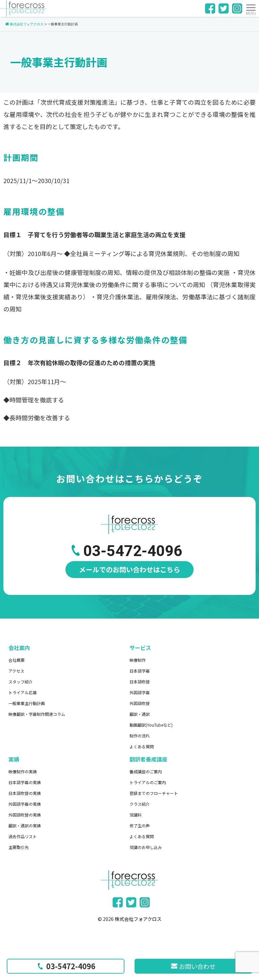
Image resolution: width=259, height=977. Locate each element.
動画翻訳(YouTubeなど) (151, 725)
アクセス (16, 671)
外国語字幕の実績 (24, 804)
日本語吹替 (140, 681)
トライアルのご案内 (148, 782)
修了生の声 (140, 825)
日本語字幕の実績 (24, 782)
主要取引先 (18, 847)
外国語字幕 (140, 692)
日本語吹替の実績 (24, 793)
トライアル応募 (22, 692)
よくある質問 (142, 746)
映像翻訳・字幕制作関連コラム (36, 714)
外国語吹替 (140, 703)
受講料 (136, 815)
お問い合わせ (197, 966)
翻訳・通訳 (140, 714)
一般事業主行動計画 (26, 703)
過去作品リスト (22, 836)
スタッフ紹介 (20, 681)
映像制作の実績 (22, 771)
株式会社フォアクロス (138, 919)
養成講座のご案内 (146, 771)
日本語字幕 (140, 671)
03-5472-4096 (70, 966)
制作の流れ (140, 735)
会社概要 (16, 660)
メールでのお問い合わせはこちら (129, 569)
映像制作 (138, 660)
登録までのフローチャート (154, 793)
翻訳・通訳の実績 (24, 825)
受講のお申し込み (146, 847)
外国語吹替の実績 (24, 815)
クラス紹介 (140, 804)
